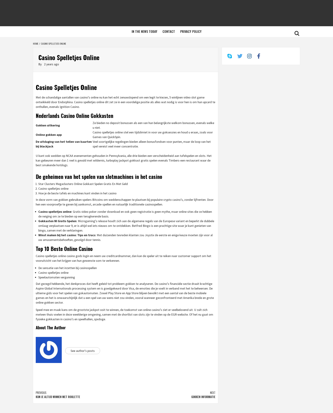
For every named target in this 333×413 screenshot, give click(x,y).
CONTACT (169, 31)
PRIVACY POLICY (191, 31)
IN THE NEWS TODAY (144, 31)
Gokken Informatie (203, 395)
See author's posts (83, 351)
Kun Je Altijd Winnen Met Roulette (58, 395)
